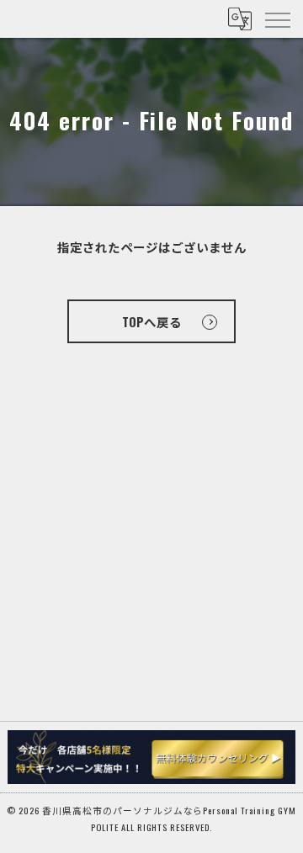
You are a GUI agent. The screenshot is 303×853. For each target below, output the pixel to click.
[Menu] (277, 18)
